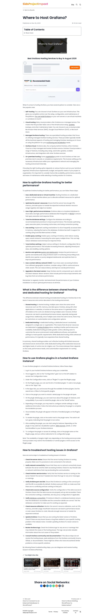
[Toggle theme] (78, 81)
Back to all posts (29, 10)
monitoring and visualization (56, 143)
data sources (60, 426)
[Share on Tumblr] (59, 586)
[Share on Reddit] (56, 586)
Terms (50, 612)
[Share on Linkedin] (47, 586)
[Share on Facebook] (41, 586)
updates (72, 125)
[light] (80, 4)
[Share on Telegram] (50, 586)
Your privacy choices (65, 611)
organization (50, 157)
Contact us (75, 611)
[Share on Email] (62, 586)
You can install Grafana (43, 116)
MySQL (72, 214)
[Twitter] (80, 612)
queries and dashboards (49, 252)
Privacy (56, 612)
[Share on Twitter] (44, 586)
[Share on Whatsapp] (53, 586)
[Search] (77, 4)
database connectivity (37, 498)
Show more (29, 33)
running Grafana (43, 327)
